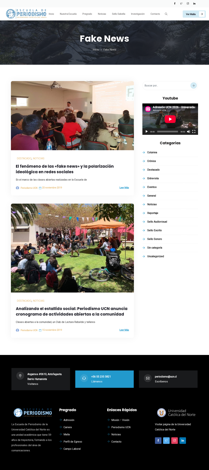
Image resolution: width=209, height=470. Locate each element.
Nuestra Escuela (68, 14)
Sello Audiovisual (157, 221)
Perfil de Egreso (73, 441)
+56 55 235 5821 (101, 376)
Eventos (152, 187)
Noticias (102, 14)
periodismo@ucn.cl (166, 376)
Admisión (69, 420)
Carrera (68, 427)
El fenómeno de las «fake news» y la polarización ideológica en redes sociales (65, 169)
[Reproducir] (146, 131)
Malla (67, 434)
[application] (170, 119)
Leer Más (124, 187)
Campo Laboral (72, 448)
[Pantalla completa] (193, 131)
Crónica (151, 161)
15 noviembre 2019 (52, 330)
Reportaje (152, 213)
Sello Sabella (118, 14)
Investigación (138, 14)
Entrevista (153, 178)
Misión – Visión (120, 420)
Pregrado (87, 14)
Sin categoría (154, 247)
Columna (152, 152)
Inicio (51, 14)
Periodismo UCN (120, 427)
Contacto (155, 14)
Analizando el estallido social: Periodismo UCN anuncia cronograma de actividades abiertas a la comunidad (72, 311)
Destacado (24, 158)
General (151, 195)
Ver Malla (191, 14)
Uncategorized (155, 256)
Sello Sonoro (154, 239)
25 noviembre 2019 (52, 187)
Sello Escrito (154, 230)
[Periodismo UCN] (26, 14)
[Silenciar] (188, 131)
